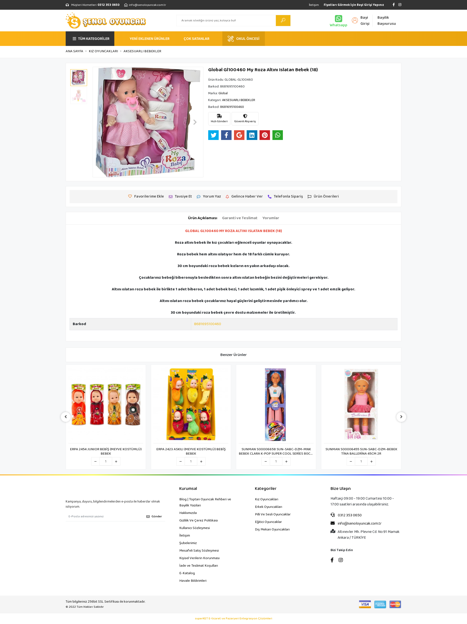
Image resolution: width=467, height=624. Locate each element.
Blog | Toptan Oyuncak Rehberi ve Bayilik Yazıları (205, 502)
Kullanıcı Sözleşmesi (194, 528)
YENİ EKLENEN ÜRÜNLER (150, 39)
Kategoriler (266, 488)
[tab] (202, 218)
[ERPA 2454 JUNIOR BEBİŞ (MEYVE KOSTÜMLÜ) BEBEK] (105, 405)
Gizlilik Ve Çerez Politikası (198, 520)
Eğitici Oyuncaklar (268, 522)
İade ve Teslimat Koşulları (198, 566)
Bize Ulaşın (341, 488)
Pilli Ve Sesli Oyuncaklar (273, 514)
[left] (65, 417)
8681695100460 (207, 324)
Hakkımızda (188, 513)
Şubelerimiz (188, 543)
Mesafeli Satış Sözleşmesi (199, 551)
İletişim (314, 5)
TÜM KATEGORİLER (93, 39)
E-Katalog (187, 573)
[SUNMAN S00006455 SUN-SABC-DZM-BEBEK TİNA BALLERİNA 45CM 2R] (361, 405)
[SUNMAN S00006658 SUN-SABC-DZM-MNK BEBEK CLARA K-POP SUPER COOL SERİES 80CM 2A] (276, 405)
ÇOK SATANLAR (196, 39)
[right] (401, 417)
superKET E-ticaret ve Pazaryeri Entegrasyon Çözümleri (233, 618)
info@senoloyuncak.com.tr (359, 524)
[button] (101, 122)
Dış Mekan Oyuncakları (272, 529)
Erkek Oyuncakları (268, 507)
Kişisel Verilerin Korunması (199, 558)
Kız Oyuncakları (266, 499)
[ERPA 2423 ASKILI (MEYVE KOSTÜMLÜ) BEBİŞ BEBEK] (190, 405)
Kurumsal (188, 488)
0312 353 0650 (349, 515)
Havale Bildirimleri (193, 581)
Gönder (157, 516)
